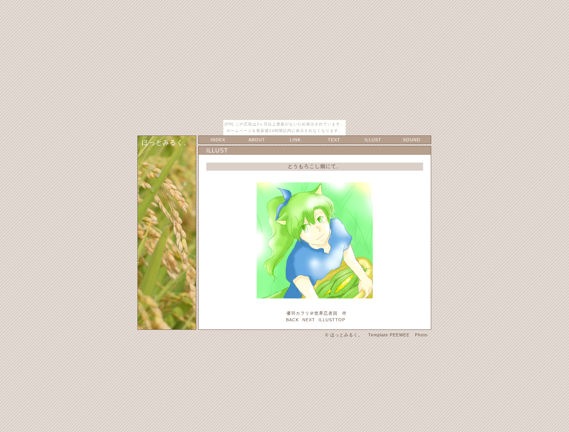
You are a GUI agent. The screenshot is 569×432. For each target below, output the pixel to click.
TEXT (334, 139)
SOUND (411, 139)
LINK (295, 139)
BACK (292, 319)
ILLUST (373, 139)
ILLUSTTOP (332, 319)
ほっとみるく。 (166, 142)
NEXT (308, 319)
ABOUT (257, 139)
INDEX (218, 139)
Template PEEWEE (389, 335)
